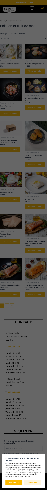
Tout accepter (14, 482)
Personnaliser (32, 482)
